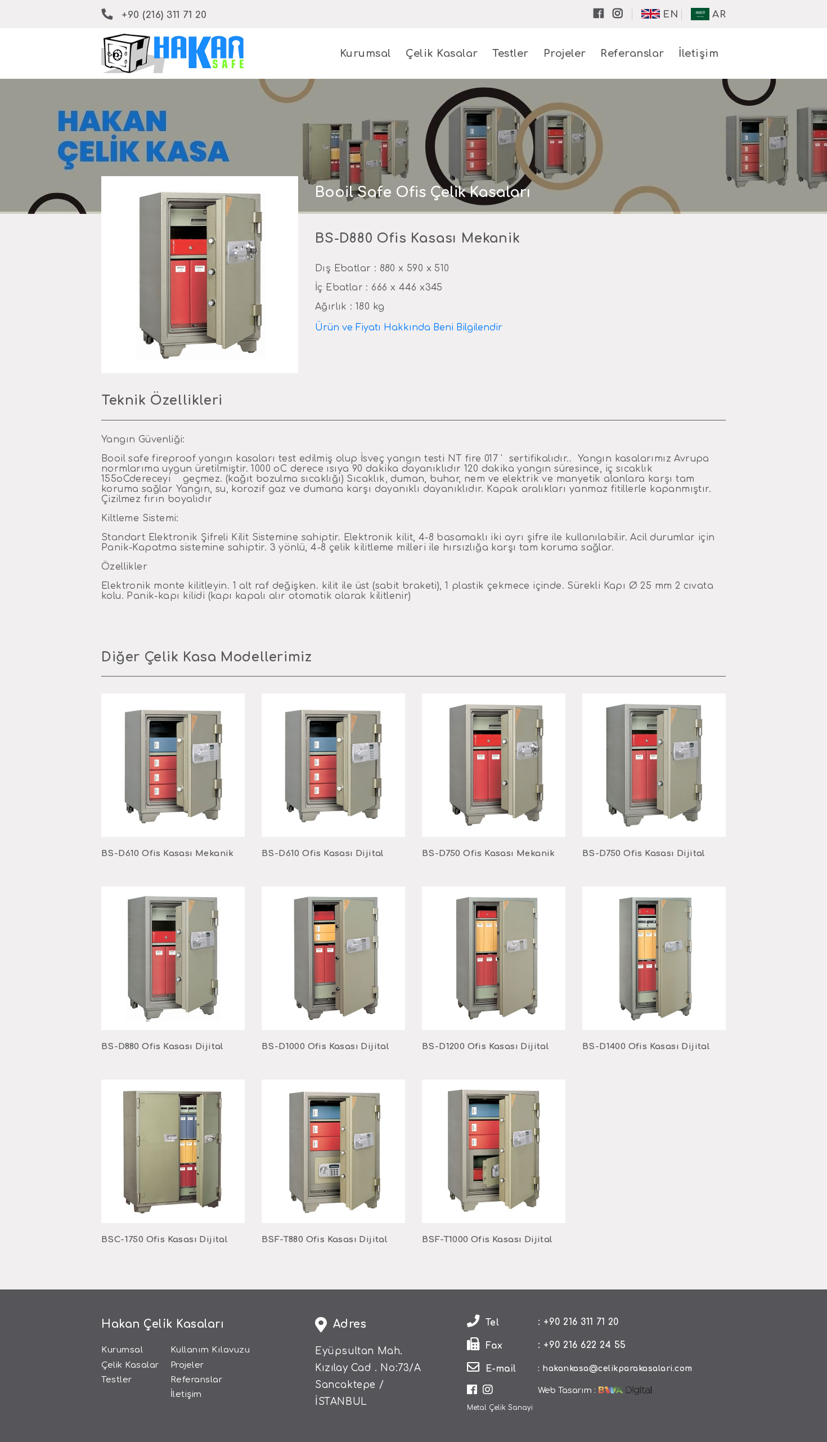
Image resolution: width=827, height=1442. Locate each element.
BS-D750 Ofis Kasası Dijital (643, 853)
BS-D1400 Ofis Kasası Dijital (646, 1046)
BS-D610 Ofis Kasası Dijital (323, 853)
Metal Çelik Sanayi (500, 1408)
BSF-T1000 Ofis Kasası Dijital (487, 1239)
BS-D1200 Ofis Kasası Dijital (485, 1046)
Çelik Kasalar (130, 1365)
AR (717, 14)
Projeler (564, 53)
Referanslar (632, 53)
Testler (510, 53)
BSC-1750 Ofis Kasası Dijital (164, 1239)
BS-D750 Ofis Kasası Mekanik (488, 853)
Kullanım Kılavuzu (210, 1350)
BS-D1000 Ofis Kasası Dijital (325, 1046)
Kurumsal (366, 53)
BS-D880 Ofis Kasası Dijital (162, 1046)
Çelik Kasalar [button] (442, 53)
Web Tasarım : (567, 1390)
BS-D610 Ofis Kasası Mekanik (167, 853)
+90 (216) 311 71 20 (164, 15)
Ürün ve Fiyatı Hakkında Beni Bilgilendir (408, 328)
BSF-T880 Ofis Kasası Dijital (325, 1239)
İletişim (698, 53)
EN (669, 14)
